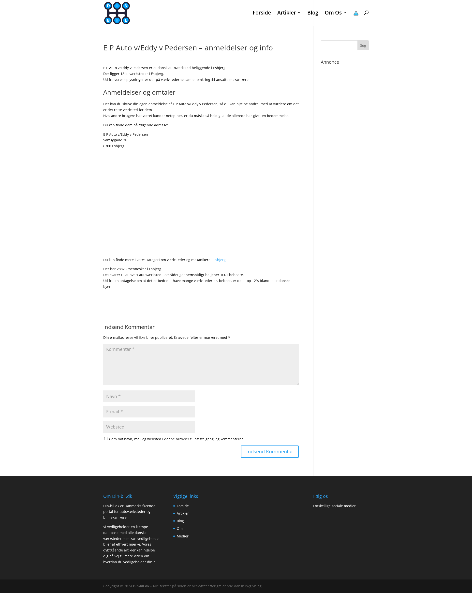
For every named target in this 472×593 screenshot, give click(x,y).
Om (180, 528)
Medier (183, 536)
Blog (312, 13)
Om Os (333, 13)
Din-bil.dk (141, 586)
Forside (262, 13)
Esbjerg (219, 259)
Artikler (183, 513)
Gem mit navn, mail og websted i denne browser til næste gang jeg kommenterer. (176, 439)
